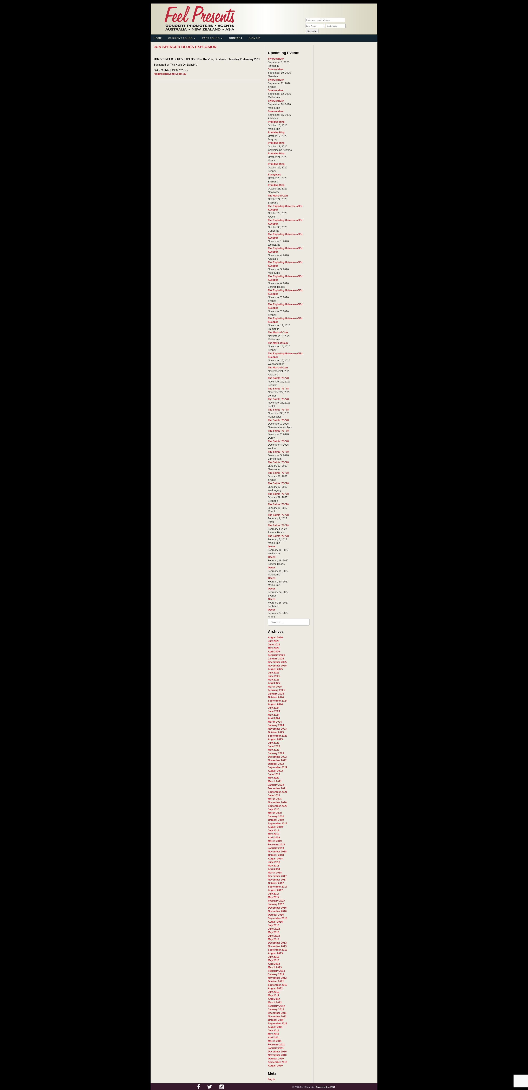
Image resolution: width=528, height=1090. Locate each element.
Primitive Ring (276, 122)
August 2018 (275, 858)
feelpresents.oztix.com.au (170, 73)
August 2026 (275, 637)
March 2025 (275, 686)
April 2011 (274, 1037)
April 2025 (274, 683)
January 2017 (276, 904)
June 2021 (274, 795)
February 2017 (276, 900)
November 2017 (277, 879)
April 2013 (274, 963)
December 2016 (277, 907)
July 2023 (273, 742)
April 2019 (274, 837)
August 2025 (275, 669)
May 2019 (273, 834)
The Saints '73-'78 (278, 378)
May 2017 (273, 897)
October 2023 (276, 732)
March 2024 (275, 721)
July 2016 (273, 925)
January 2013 (276, 974)
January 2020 (276, 816)
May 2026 (273, 648)
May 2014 (273, 939)
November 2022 (277, 760)
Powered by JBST (325, 1087)
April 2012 (274, 999)
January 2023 (276, 753)
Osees (272, 546)
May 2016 (273, 932)
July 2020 (273, 809)
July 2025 (273, 672)
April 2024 (274, 718)
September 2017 (277, 886)
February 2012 (276, 1006)
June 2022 (274, 774)
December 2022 (277, 756)
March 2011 (275, 1041)
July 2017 (273, 893)
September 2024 (277, 700)
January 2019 (276, 848)
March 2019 (275, 841)
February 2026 (276, 655)
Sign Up (254, 38)
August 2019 (275, 827)
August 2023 (275, 739)
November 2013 (277, 946)
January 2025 (276, 693)
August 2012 (275, 988)
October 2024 (276, 697)
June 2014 (274, 935)
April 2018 (274, 869)
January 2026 (276, 658)
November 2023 (277, 728)
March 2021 (275, 799)
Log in (271, 1079)
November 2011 (277, 1016)
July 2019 (273, 830)
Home (158, 38)
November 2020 (277, 802)
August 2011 (275, 1027)
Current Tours (180, 38)
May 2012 (273, 995)
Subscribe (312, 31)
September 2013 (277, 949)
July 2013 (273, 956)
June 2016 (274, 928)
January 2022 (276, 784)
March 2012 (275, 1002)
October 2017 (276, 883)
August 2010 (275, 1065)
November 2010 (277, 1055)
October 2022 (276, 763)
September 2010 (277, 1062)
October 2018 (276, 855)
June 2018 (274, 862)
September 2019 (277, 823)
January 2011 (276, 1048)
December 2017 (277, 876)
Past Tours (211, 38)
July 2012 (273, 992)
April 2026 (274, 651)
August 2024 (275, 704)
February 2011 (276, 1044)
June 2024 (274, 711)
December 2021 (277, 788)
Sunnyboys (274, 174)
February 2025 (276, 690)
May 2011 (273, 1034)
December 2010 (277, 1051)
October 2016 (276, 914)
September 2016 (277, 918)
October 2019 (276, 820)
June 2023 (274, 746)
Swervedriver (276, 58)
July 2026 (273, 641)
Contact (235, 38)
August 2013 (275, 953)
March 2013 (275, 967)
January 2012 (276, 1009)
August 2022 (275, 770)
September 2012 (277, 984)
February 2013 (276, 970)
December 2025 (277, 662)
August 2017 (275, 890)
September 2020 (277, 806)
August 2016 (275, 921)
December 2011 (277, 1013)
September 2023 (277, 735)
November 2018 (277, 851)
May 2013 (273, 960)
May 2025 (273, 679)
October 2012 (276, 981)
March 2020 (275, 813)
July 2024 (273, 707)
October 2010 (276, 1058)
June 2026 (274, 644)
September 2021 (277, 792)
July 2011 (273, 1030)
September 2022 (277, 767)
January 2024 (276, 725)
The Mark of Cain (278, 195)
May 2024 (273, 714)
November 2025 (277, 665)
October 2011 (276, 1020)
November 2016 (277, 911)
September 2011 (277, 1023)
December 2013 (277, 942)
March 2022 (275, 781)
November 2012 (277, 977)
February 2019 (276, 844)
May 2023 (273, 749)
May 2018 (273, 865)
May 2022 (273, 777)
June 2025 (274, 676)
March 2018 (275, 872)
